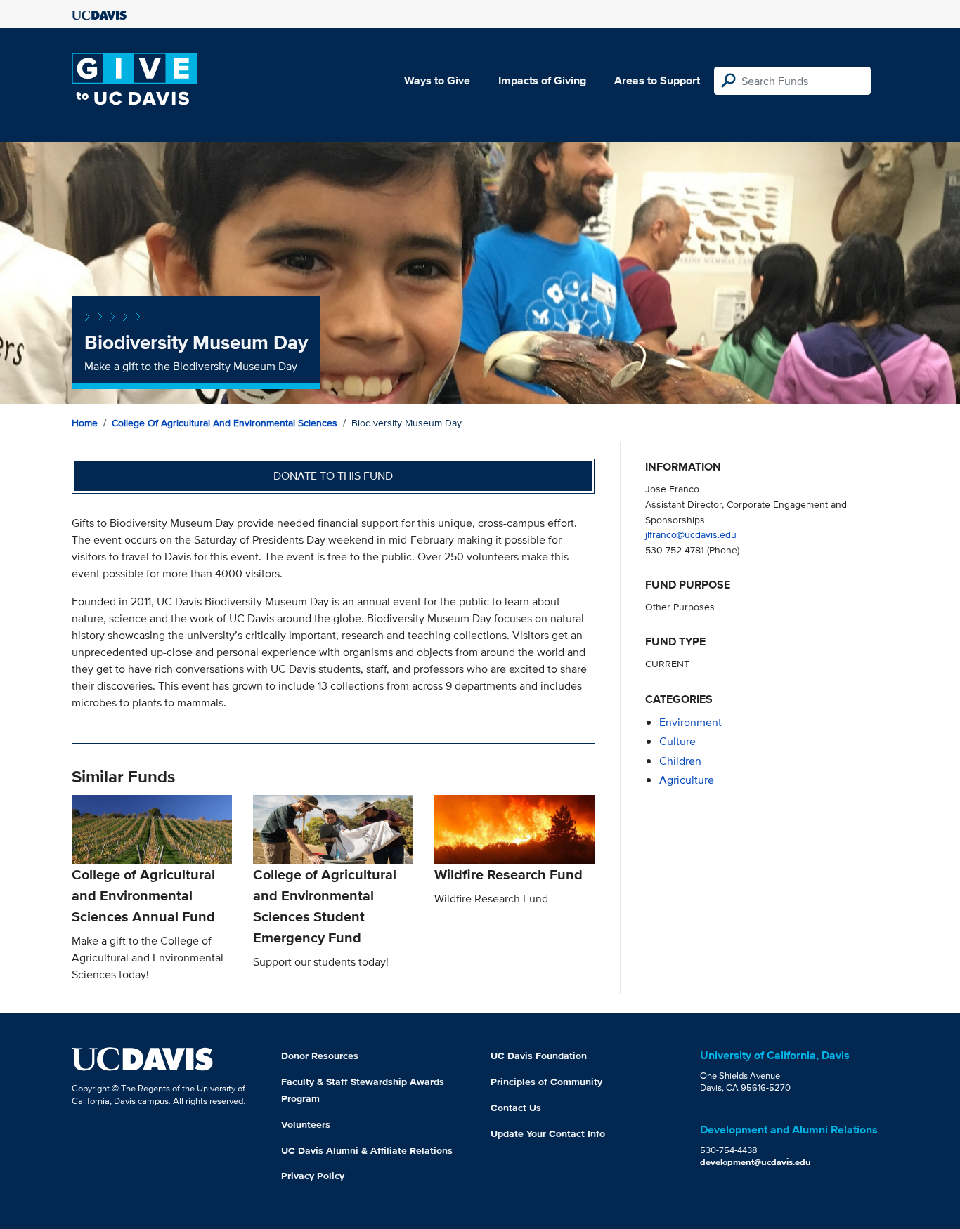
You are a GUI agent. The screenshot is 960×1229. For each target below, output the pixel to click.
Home (85, 423)
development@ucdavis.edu (755, 1162)
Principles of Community (546, 1081)
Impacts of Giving (542, 80)
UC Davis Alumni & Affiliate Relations (367, 1150)
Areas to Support (657, 80)
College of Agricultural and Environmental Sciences (224, 423)
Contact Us (516, 1107)
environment (690, 722)
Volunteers (305, 1124)
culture (677, 741)
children (680, 761)
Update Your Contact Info (548, 1133)
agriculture (686, 780)
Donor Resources (319, 1056)
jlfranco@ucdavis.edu (691, 534)
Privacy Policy (312, 1176)
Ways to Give (437, 80)
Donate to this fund (333, 476)
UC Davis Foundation (539, 1056)
